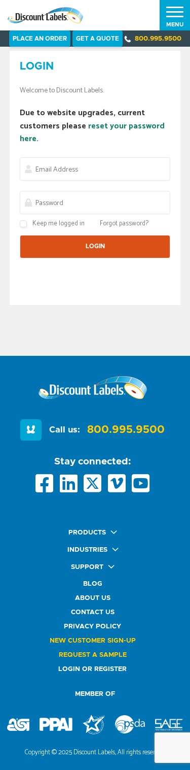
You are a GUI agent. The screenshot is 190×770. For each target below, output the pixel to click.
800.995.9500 (158, 39)
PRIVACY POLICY (92, 626)
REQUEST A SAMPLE (93, 655)
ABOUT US (92, 598)
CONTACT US (93, 612)
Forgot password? (124, 223)
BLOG (92, 584)
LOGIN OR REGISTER (92, 669)
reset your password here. (92, 132)
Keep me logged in (58, 223)
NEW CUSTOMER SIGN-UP (93, 641)
